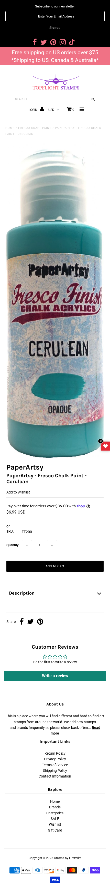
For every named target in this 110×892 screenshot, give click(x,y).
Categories (54, 813)
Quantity (12, 545)
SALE (55, 819)
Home (10, 128)
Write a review (55, 675)
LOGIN (33, 110)
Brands (55, 807)
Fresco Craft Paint (34, 128)
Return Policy (55, 753)
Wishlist (55, 824)
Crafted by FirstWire (67, 858)
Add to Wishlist (18, 492)
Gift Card (55, 830)
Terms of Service (55, 765)
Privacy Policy (55, 759)
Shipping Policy (55, 771)
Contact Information (55, 776)
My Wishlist (105, 446)
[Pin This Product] (40, 622)
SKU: (10, 531)
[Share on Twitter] (30, 622)
